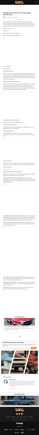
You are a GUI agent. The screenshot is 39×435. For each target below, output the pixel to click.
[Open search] (37, 2)
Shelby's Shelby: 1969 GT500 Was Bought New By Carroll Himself (16, 326)
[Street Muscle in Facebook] (19, 414)
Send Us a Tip (19, 416)
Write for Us (25, 416)
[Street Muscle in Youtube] (22, 414)
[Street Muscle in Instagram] (17, 414)
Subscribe (33, 348)
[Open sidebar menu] (1, 2)
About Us (8, 416)
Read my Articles (13, 388)
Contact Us (13, 416)
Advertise (31, 416)
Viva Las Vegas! (6, 169)
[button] (19, 19)
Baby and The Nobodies (8, 73)
